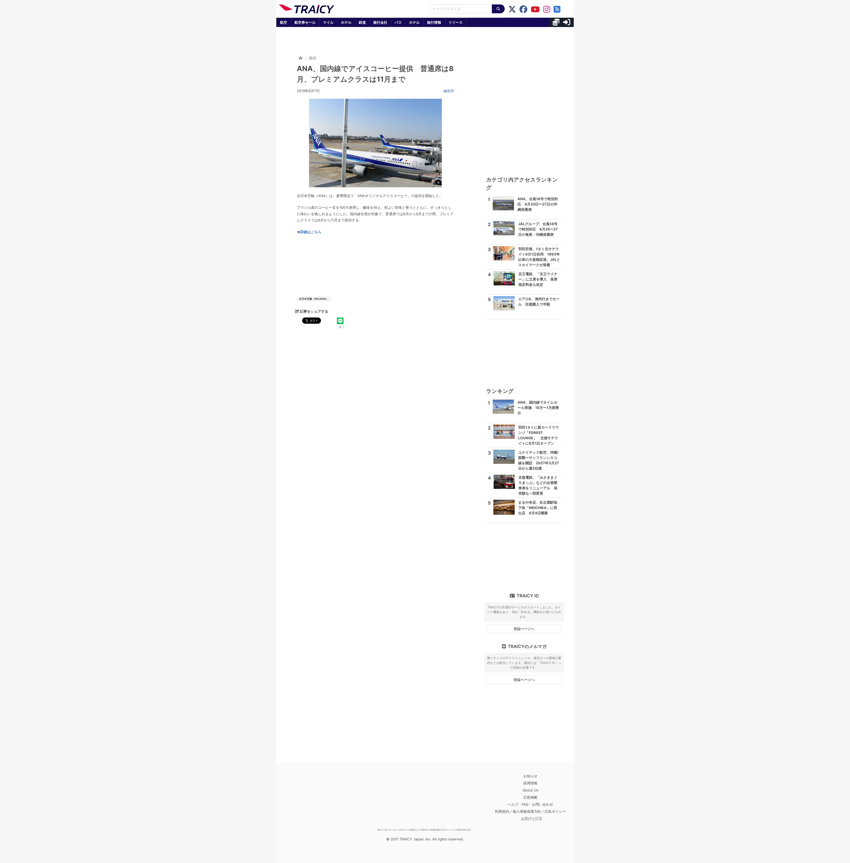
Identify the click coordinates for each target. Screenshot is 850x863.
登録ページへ (524, 629)
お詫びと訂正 (531, 818)
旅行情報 (434, 22)
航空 (283, 22)
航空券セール (305, 22)
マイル (328, 22)
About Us (530, 790)
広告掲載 (530, 797)
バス (398, 22)
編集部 (448, 91)
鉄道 (362, 22)
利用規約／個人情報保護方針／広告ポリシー (530, 811)
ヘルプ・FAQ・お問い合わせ (530, 804)
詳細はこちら (310, 232)
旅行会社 (380, 22)
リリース (455, 22)
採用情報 (530, 783)
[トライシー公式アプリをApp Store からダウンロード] (305, 799)
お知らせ (530, 776)
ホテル (346, 22)
